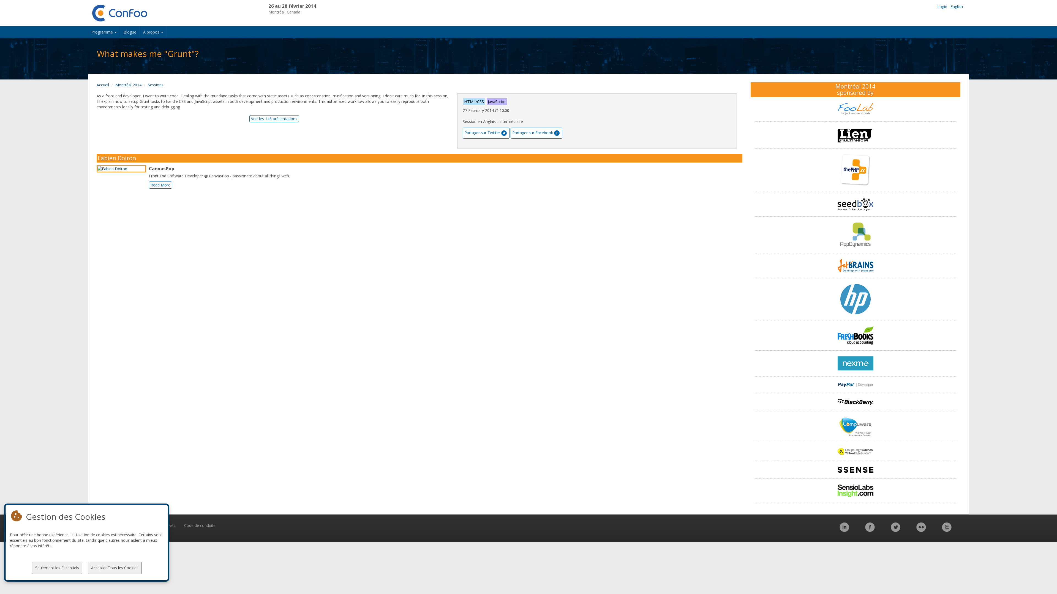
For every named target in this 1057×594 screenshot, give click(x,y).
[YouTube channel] (947, 530)
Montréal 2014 (128, 84)
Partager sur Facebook (532, 132)
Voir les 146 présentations (274, 118)
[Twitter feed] (895, 530)
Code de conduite (200, 525)
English (956, 6)
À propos (151, 32)
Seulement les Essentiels (57, 567)
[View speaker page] (123, 168)
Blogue (130, 32)
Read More (160, 185)
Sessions (156, 84)
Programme (102, 32)
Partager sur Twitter (482, 132)
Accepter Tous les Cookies (114, 567)
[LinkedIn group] (844, 530)
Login (942, 6)
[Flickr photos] (921, 530)
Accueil (103, 84)
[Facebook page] (870, 530)
